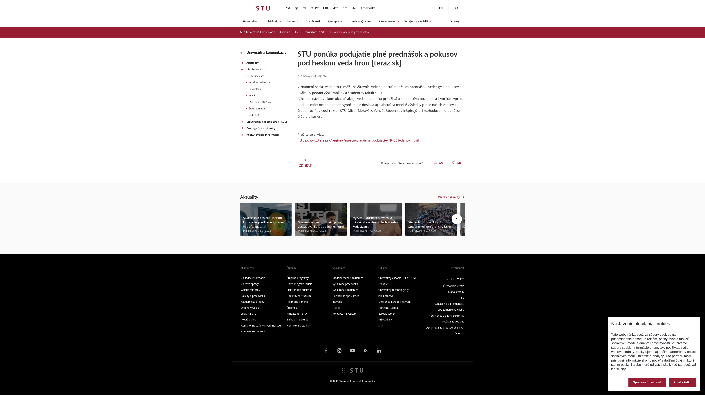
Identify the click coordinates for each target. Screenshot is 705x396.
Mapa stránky (456, 292)
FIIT (344, 8)
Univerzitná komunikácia (260, 32)
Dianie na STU (287, 32)
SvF (288, 8)
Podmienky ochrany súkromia (446, 315)
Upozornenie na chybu (451, 309)
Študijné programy (298, 278)
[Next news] (457, 219)
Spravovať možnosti (647, 382)
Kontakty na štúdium (299, 325)
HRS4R (336, 307)
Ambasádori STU (297, 313)
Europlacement (387, 313)
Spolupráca (335, 21)
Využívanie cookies (453, 321)
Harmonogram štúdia (299, 284)
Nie (459, 162)
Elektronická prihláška (299, 290)
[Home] (241, 32)
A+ (452, 279)
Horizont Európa (388, 307)
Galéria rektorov (250, 290)
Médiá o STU (248, 319)
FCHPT (314, 8)
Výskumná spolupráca (345, 290)
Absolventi (313, 21)
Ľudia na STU (248, 313)
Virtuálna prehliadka (259, 82)
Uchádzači (271, 21)
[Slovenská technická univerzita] (259, 8)
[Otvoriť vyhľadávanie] (457, 8)
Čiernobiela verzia (453, 286)
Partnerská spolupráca (345, 296)
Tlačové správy (250, 284)
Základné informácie (253, 278)
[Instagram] (339, 350)
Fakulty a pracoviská (253, 296)
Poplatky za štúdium (299, 296)
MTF (335, 8)
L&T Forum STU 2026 (260, 102)
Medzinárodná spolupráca (347, 278)
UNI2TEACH (255, 115)
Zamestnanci (387, 21)
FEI (304, 8)
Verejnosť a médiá (416, 21)
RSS (462, 297)
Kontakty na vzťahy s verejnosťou (261, 325)
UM (353, 8)
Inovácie (337, 301)
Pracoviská (368, 8)
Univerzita (250, 21)
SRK (380, 325)
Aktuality (252, 63)
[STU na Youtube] (352, 350)
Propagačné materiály (261, 128)
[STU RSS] (365, 350)
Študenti (292, 21)
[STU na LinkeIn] (379, 350)
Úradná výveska (250, 307)
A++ (460, 279)
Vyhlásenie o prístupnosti (449, 303)
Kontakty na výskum (344, 313)
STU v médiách (308, 32)
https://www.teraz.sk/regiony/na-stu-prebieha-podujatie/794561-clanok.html (358, 140)
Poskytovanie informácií (262, 134)
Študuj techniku (257, 108)
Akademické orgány (252, 301)
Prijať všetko (682, 382)
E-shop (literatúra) (297, 319)
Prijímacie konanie (297, 301)
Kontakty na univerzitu (254, 331)
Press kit (383, 284)
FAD (325, 8)
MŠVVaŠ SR (385, 319)
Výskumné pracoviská (345, 284)
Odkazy (455, 21)
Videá (252, 95)
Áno (441, 162)
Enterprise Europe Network (394, 301)
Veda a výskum (361, 21)
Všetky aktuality (449, 197)
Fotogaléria (255, 89)
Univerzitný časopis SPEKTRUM (266, 121)
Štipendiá (292, 307)
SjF (296, 8)
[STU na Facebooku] (326, 350)
